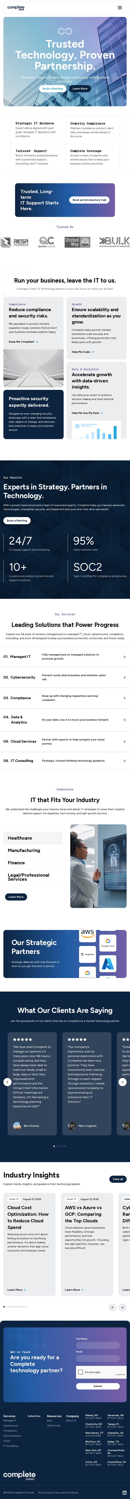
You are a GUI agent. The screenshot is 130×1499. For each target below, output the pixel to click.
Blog (49, 1420)
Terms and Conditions (66, 1492)
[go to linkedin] (124, 1493)
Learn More (80, 88)
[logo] (15, 7)
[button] (120, 7)
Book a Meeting (53, 88)
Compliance (10, 1430)
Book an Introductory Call (89, 200)
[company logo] (19, 1475)
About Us (71, 1420)
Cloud (6, 1440)
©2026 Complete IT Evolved (18, 1492)
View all (118, 1179)
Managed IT (9, 1420)
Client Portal (53, 1425)
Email (79, 1351)
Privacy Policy (45, 1492)
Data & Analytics (12, 1435)
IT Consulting (10, 1446)
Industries (34, 1416)
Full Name (82, 1339)
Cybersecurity (10, 1425)
